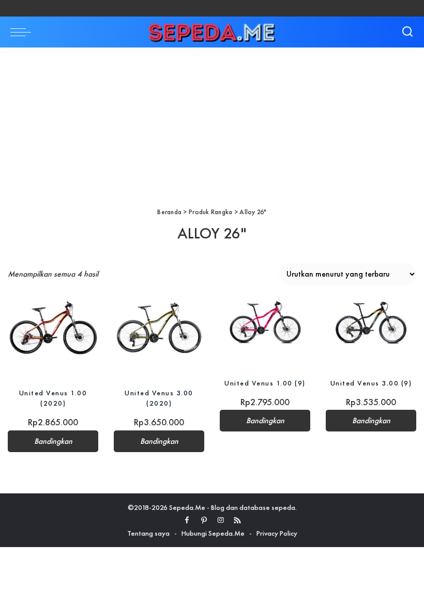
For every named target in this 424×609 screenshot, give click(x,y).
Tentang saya (148, 533)
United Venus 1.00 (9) (265, 383)
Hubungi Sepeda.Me (213, 533)
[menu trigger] (23, 32)
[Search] (407, 32)
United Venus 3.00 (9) (371, 383)
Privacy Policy (276, 533)
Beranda (169, 211)
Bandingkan (53, 441)
